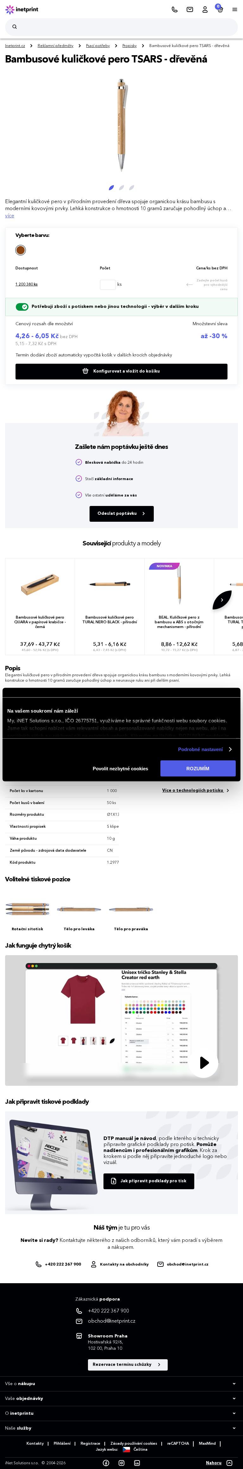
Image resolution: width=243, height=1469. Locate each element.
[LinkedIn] (137, 1463)
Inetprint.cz (15, 46)
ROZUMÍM (197, 768)
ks (27, 284)
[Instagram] (121, 1463)
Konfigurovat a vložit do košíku (126, 371)
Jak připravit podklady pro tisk (153, 1181)
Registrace (90, 1444)
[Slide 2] (121, 187)
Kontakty (35, 1444)
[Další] (186, 133)
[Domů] (26, 10)
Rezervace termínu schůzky (122, 1365)
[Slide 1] (111, 187)
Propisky (129, 46)
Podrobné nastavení (200, 749)
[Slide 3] (131, 187)
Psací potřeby (98, 46)
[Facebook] (106, 1463)
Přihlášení (62, 1444)
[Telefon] (174, 9)
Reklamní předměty (55, 46)
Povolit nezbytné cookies (120, 768)
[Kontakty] (190, 9)
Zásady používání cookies (133, 1444)
